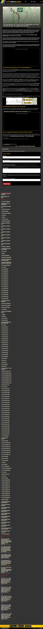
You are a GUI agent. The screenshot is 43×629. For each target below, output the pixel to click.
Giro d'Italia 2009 (5, 269)
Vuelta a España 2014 (6, 489)
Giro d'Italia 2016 (5, 282)
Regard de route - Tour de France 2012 (6, 369)
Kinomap (3, 314)
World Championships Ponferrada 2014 (5, 517)
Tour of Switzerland (5, 466)
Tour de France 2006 (5, 388)
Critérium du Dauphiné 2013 (5, 232)
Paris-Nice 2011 (5, 328)
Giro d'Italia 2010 (5, 271)
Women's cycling (5, 499)
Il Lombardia (4, 309)
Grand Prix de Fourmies (6, 305)
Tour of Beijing (4, 464)
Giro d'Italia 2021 (5, 288)
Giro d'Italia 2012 (5, 274)
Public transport (5, 364)
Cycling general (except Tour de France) (6, 249)
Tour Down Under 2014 (6, 450)
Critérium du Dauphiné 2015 (5, 238)
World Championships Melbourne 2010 (5, 511)
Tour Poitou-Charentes (6, 470)
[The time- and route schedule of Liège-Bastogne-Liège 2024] (27, 101)
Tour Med (3, 462)
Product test (4, 362)
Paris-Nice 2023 (5, 350)
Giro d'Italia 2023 (5, 292)
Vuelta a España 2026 (6, 497)
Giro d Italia (4, 267)
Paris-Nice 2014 (5, 334)
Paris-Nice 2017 (5, 340)
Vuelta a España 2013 (6, 487)
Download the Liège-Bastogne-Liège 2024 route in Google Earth (15, 111)
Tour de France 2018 (5, 412)
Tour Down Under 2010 (6, 442)
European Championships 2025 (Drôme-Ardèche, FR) (6, 263)
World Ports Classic (5, 533)
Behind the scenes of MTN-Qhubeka (5, 204)
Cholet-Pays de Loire (6, 209)
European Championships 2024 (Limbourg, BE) (6, 260)
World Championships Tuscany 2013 (5, 526)
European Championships (6, 257)
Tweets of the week (5, 474)
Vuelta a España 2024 (6, 495)
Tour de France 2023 (5, 422)
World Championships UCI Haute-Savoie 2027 (6, 529)
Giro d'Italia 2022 (5, 290)
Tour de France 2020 (5, 416)
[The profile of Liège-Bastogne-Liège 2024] (14, 104)
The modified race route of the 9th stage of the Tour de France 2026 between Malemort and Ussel (6, 556)
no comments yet (7, 144)
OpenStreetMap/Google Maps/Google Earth (27, 146)
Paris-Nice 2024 (5, 352)
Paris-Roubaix (4, 358)
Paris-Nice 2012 (5, 330)
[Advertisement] (21, 57)
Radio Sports (4, 366)
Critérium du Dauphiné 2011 (5, 226)
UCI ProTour (4, 476)
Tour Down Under (5, 440)
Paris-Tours (4, 360)
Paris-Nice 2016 (5, 338)
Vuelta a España (5, 478)
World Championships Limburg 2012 (5, 508)
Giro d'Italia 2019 (5, 286)
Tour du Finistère (5, 456)
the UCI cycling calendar (29, 136)
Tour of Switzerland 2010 (6, 468)
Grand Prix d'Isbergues (6, 303)
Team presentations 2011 (6, 378)
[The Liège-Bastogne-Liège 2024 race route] (35, 101)
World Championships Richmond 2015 (5, 520)
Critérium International (6, 246)
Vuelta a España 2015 (6, 491)
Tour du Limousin (5, 460)
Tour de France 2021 (5, 418)
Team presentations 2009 (6, 375)
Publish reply (6, 183)
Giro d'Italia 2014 (5, 278)
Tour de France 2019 (5, 414)
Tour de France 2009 (5, 394)
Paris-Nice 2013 (5, 332)
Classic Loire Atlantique (6, 213)
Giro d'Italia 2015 (5, 280)
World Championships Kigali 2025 (5, 505)
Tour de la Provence (5, 433)
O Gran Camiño (4, 318)
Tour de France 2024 (5, 424)
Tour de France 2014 (5, 404)
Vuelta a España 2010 (6, 481)
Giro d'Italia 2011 (5, 273)
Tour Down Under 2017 (6, 454)
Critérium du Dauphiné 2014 (5, 235)
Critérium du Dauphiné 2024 (5, 241)
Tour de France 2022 (5, 420)
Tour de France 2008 (5, 392)
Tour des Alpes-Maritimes (4, 438)
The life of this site (5, 384)
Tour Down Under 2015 (6, 452)
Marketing (4, 316)
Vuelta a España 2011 (6, 483)
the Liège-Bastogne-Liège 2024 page (17, 136)
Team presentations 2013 (6, 382)
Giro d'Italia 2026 (5, 298)
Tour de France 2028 (5, 431)
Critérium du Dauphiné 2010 (5, 223)
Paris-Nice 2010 (5, 326)
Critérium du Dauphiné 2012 (5, 229)
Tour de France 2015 (5, 406)
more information (28, 626)
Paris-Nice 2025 (5, 354)
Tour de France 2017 (5, 410)
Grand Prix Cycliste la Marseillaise (5, 301)
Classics (16, 146)
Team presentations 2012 (6, 380)
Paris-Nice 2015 (5, 336)
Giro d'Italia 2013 (5, 276)
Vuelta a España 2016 (6, 493)
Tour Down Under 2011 (6, 444)
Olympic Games (5, 320)
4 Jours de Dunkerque (6, 201)
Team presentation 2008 (6, 373)
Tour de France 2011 (5, 398)
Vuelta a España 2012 (6, 485)
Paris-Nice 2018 (5, 342)
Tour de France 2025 (5, 426)
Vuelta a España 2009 (6, 479)
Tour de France (4, 386)
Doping (3, 253)
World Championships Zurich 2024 (5, 531)
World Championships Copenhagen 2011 (5, 502)
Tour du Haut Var (5, 458)
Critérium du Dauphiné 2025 (5, 244)
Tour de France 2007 (5, 390)
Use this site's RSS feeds (5, 197)
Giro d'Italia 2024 (5, 294)
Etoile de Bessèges (5, 255)
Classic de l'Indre (5, 211)
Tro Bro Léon (4, 472)
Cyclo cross (4, 251)
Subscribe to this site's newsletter (6, 194)
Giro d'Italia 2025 (5, 296)
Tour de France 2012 (5, 400)
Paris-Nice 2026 (5, 356)
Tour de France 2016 (5, 408)
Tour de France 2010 (5, 396)
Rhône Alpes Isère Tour (6, 371)
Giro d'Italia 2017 (5, 284)
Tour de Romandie (5, 435)
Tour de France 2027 (5, 429)
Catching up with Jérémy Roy (6, 207)
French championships (6, 265)
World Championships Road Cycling (5, 523)
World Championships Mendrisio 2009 (5, 514)
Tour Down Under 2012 (6, 446)
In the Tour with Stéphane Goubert (6, 312)
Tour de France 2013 (5, 402)
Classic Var (4, 215)
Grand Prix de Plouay (6, 307)
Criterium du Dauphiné (6, 221)
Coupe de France (5, 219)
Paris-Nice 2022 (5, 348)
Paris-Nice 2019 (5, 344)
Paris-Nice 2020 (5, 346)
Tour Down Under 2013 (6, 448)
